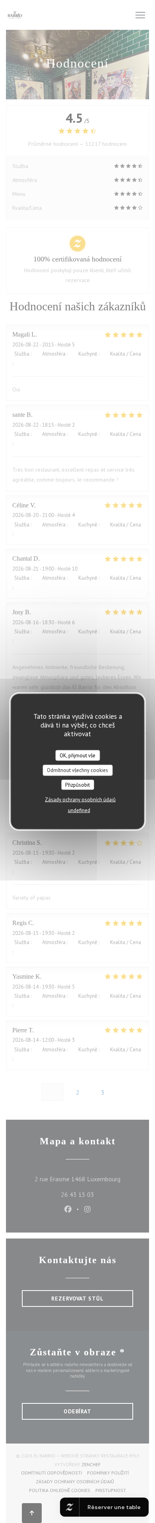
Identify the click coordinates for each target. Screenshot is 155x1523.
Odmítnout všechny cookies (77, 770)
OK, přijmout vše (77, 755)
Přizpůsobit (77, 784)
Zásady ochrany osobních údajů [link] (80, 799)
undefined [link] (79, 810)
